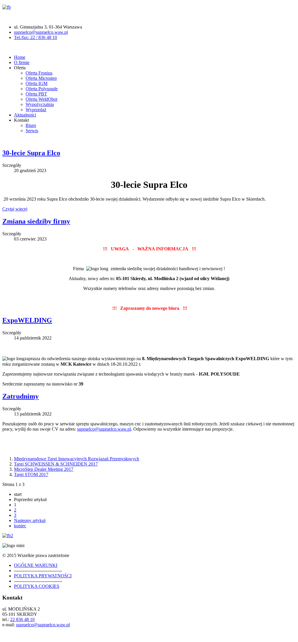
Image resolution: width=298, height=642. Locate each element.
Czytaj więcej (14, 208)
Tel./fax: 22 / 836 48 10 (35, 37)
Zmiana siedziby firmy (36, 221)
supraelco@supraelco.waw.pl (41, 32)
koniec (20, 525)
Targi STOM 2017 (31, 474)
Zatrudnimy (20, 396)
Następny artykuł (29, 520)
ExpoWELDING (27, 320)
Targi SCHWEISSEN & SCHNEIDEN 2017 (56, 463)
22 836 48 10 (22, 619)
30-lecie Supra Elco (31, 153)
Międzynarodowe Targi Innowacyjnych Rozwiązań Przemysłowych (76, 458)
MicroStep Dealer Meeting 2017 (43, 469)
